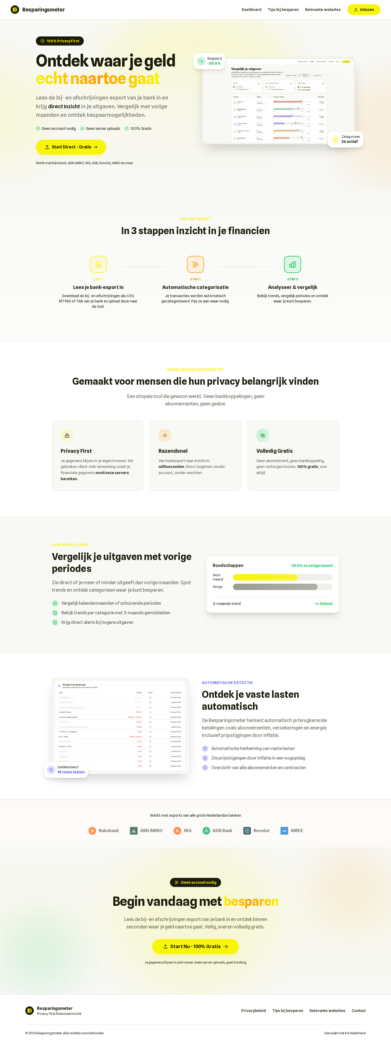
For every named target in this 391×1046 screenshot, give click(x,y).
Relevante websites (323, 9)
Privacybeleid (253, 1010)
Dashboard (251, 9)
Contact (359, 1010)
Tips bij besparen (283, 9)
